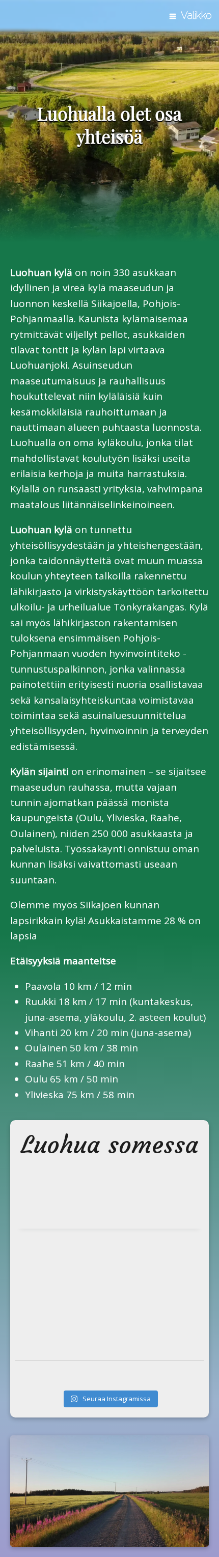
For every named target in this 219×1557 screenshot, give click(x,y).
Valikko (196, 15)
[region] (109, 127)
